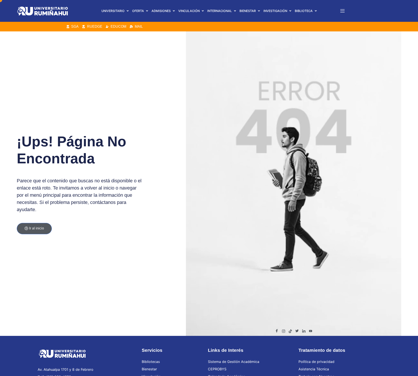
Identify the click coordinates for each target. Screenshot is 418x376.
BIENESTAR (247, 11)
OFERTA (138, 11)
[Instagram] (283, 331)
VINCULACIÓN (189, 11)
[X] (297, 331)
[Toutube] (310, 331)
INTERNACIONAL (219, 11)
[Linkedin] (303, 331)
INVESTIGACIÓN (275, 11)
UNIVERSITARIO (113, 11)
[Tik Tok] (290, 331)
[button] (115, 11)
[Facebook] (276, 331)
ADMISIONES (161, 11)
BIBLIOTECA (304, 11)
